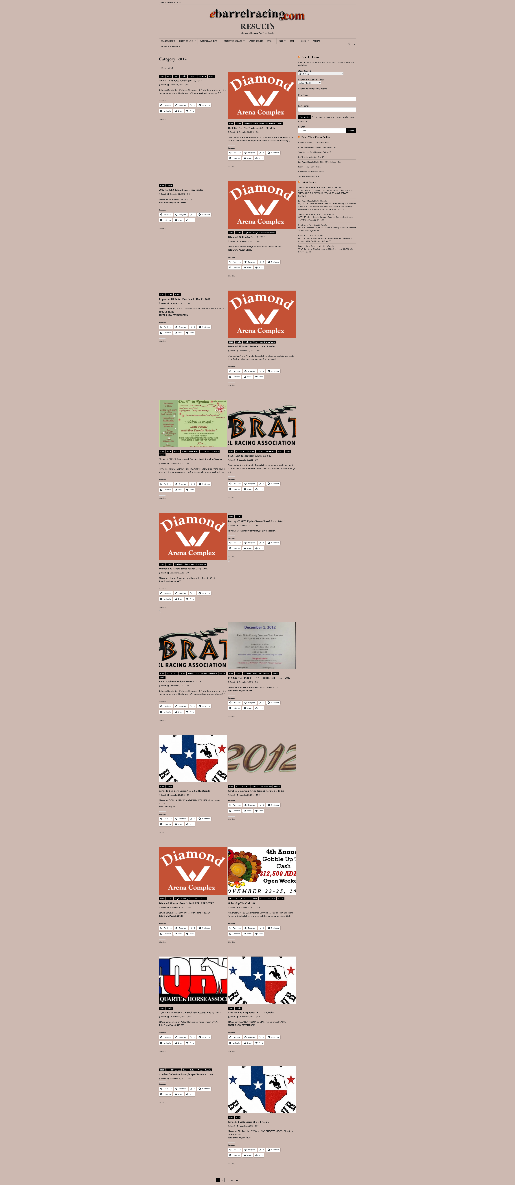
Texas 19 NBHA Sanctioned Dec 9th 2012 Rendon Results (190, 459)
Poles (176, 76)
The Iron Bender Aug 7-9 (308, 176)
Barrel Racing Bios (170, 46)
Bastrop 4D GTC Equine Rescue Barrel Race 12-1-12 (256, 521)
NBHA (168, 76)
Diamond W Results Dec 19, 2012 (246, 237)
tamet (163, 85)
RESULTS (257, 26)
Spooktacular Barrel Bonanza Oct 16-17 (314, 152)
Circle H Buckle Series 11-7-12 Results (248, 1121)
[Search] (353, 43)
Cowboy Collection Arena (262, 786)
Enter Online (186, 41)
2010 (292, 41)
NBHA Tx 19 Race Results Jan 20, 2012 (180, 80)
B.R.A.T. (251, 451)
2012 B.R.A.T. (241, 451)
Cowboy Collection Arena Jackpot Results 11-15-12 (187, 1074)
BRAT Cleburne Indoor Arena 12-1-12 (180, 681)
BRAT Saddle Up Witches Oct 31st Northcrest (317, 147)
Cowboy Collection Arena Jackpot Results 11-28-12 (256, 790)
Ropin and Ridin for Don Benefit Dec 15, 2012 (184, 299)
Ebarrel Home (168, 41)
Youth (211, 76)
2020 (303, 41)
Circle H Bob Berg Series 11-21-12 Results (251, 1012)
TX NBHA (203, 76)
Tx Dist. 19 (193, 76)
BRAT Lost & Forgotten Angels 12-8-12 (249, 455)
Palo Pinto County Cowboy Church (257, 673)
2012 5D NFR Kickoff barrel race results (181, 189)
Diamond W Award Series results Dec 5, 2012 (183, 568)
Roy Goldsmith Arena (190, 451)
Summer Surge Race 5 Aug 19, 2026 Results (316, 214)
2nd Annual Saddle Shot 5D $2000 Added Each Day (319, 162)
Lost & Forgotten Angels (266, 451)
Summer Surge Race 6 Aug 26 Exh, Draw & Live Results (320, 187)
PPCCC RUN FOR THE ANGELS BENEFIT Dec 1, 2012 (259, 678)
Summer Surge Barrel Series (309, 167)
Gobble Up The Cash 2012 (242, 903)
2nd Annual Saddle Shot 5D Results (312, 201)
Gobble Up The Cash (267, 899)
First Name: (303, 95)
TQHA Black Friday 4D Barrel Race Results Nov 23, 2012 (190, 1012)
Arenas (316, 41)
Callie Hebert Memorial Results (311, 235)
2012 (162, 76)
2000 (281, 41)
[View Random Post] (348, 43)
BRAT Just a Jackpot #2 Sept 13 (311, 157)
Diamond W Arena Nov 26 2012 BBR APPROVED (186, 903)
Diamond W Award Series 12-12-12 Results (251, 346)
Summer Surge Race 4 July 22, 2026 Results (316, 246)
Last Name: (303, 105)
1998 (269, 41)
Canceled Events (310, 57)
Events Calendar (208, 41)
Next (237, 1180)
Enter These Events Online (315, 137)
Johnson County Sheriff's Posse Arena (202, 673)
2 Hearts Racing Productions (240, 899)
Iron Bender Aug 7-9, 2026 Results (312, 225)
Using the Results (233, 41)
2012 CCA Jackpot (243, 786)
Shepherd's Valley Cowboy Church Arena (259, 123)
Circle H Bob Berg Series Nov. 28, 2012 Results (184, 790)
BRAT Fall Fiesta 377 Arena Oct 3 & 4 (313, 142)
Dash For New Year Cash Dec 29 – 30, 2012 (251, 128)
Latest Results (256, 41)
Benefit (169, 295)
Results (183, 76)
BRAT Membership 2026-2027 (311, 172)
